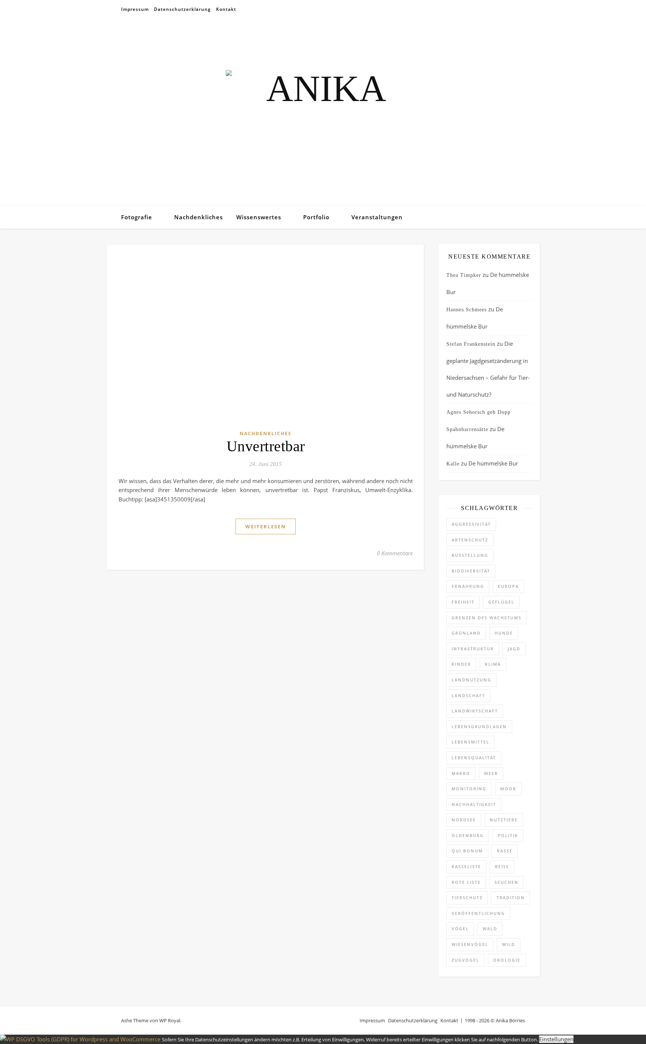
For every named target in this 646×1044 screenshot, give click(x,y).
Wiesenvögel (470, 944)
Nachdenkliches (198, 217)
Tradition (510, 897)
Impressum (135, 9)
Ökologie (506, 960)
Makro (461, 773)
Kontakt (226, 9)
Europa (508, 586)
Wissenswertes (258, 217)
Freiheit (463, 602)
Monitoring (469, 788)
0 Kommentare (395, 553)
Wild (508, 944)
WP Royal (169, 1020)
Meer (491, 773)
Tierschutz (467, 897)
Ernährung (468, 586)
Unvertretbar (266, 446)
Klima (493, 664)
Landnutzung (471, 680)
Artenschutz (470, 540)
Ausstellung (470, 555)
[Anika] (323, 112)
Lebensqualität (474, 757)
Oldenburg (468, 835)
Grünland (466, 633)
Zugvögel (465, 960)
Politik (508, 835)
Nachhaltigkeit (474, 804)
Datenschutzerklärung (182, 9)
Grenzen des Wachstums (487, 617)
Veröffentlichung (478, 913)
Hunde (504, 633)
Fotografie (136, 217)
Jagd (514, 648)
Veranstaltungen (377, 217)
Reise (502, 866)
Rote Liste (466, 882)
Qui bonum (467, 851)
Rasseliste (466, 866)
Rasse (505, 851)
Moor (508, 788)
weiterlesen (265, 526)
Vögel (460, 928)
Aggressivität (471, 524)
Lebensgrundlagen (479, 726)
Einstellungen (556, 1039)
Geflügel (501, 602)
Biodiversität (471, 571)
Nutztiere (504, 819)
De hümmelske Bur (493, 463)
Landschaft (468, 695)
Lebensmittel (470, 742)
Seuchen (507, 882)
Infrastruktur (473, 648)
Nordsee (464, 819)
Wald (490, 928)
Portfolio (316, 217)
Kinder (461, 664)
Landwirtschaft (475, 711)
